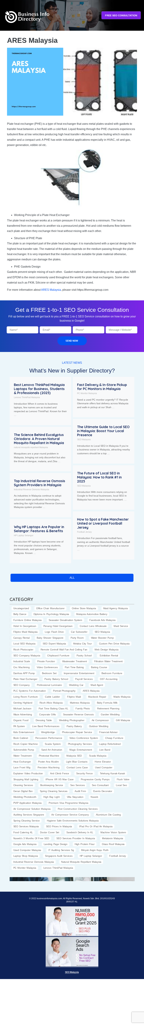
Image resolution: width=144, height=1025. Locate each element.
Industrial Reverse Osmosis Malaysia (31, 489)
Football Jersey (84, 532)
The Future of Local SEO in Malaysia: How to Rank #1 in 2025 (99, 477)
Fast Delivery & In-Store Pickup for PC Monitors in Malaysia (102, 387)
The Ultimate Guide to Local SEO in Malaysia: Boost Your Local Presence (103, 431)
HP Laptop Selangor (23, 535)
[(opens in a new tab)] (30, 878)
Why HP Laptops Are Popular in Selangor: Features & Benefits (39, 529)
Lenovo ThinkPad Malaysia (27, 397)
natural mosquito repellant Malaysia (31, 447)
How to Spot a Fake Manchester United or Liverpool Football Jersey (103, 523)
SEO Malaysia (84, 439)
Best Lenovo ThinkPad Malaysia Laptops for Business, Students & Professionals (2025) (39, 389)
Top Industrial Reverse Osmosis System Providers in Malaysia (39, 483)
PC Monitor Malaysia (87, 393)
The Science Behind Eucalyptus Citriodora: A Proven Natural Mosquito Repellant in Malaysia (39, 439)
